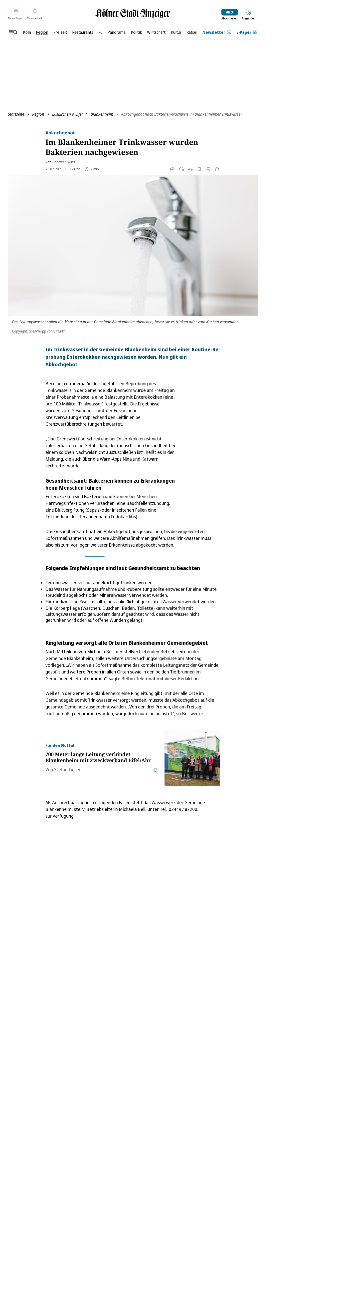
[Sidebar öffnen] (13, 32)
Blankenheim (102, 114)
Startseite (16, 114)
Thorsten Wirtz (63, 162)
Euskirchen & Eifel (67, 114)
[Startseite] (132, 13)
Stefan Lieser (67, 769)
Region (38, 114)
